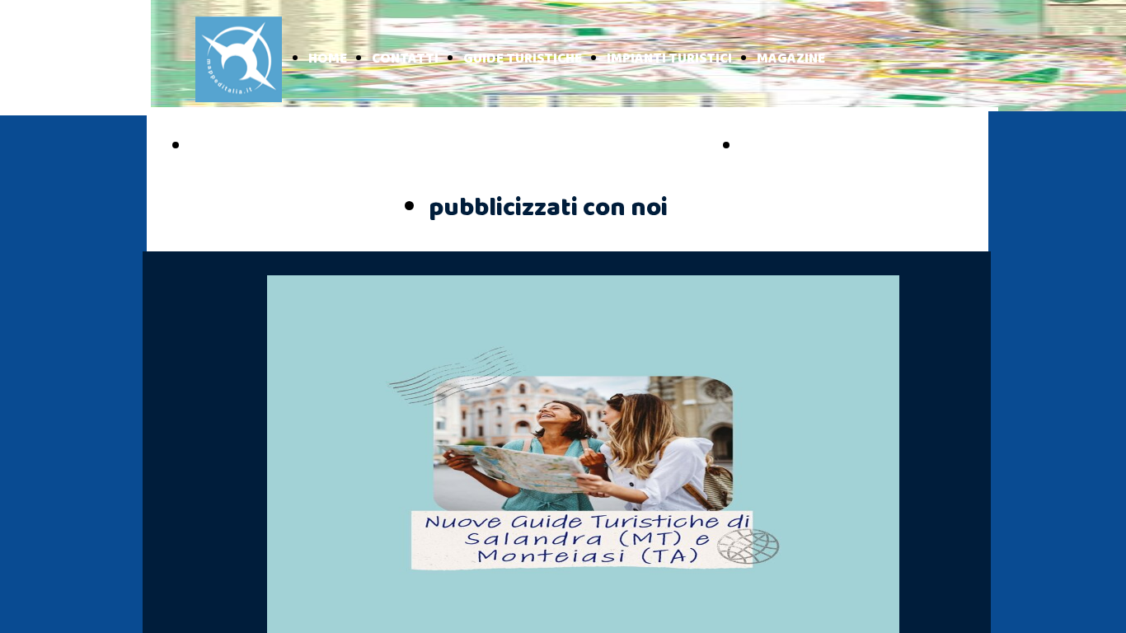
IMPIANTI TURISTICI (669, 59)
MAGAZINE (791, 59)
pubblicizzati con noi (548, 208)
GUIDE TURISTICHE (522, 59)
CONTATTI (405, 59)
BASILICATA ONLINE (832, 146)
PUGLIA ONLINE (262, 146)
